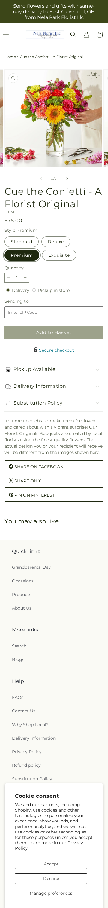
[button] (73, 34)
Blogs (18, 659)
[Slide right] (67, 178)
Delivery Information (34, 738)
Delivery (21, 290)
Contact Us (23, 711)
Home (10, 56)
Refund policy (26, 765)
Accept (51, 864)
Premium (22, 255)
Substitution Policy (32, 778)
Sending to (25, 301)
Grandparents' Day (31, 567)
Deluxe (56, 241)
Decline (51, 878)
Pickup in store (54, 290)
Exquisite (59, 255)
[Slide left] (40, 178)
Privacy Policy (27, 751)
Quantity (14, 268)
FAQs (17, 697)
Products (21, 594)
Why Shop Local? (30, 724)
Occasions (23, 581)
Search (19, 646)
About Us (22, 608)
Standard (21, 241)
